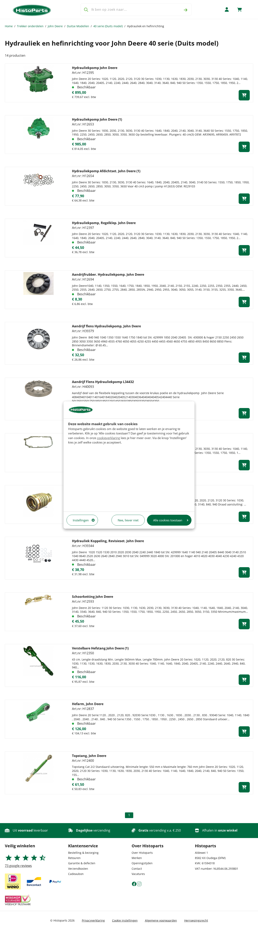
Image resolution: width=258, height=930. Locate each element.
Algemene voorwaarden (161, 920)
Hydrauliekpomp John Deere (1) (97, 119)
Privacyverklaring (93, 920)
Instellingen (81, 520)
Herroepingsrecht (196, 920)
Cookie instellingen (125, 920)
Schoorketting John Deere (92, 596)
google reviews (18, 865)
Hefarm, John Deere (87, 704)
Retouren (74, 858)
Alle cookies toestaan (167, 520)
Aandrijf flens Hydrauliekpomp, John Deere (106, 326)
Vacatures (138, 874)
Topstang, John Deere (89, 756)
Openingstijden (142, 863)
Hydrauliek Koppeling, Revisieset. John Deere (108, 541)
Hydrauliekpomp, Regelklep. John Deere (104, 223)
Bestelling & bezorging (83, 853)
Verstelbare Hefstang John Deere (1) (100, 648)
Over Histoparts (142, 853)
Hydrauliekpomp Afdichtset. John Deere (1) (106, 171)
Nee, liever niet (128, 520)
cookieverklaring (108, 438)
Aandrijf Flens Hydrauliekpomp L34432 (103, 382)
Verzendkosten (78, 869)
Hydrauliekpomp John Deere (94, 68)
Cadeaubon (76, 874)
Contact (137, 869)
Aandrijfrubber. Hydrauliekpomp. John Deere (108, 274)
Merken (137, 858)
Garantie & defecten (81, 863)
